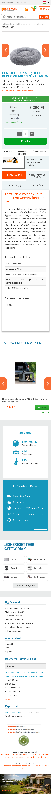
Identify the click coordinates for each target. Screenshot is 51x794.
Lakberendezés (23, 24)
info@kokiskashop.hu (15, 716)
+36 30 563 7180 (12, 712)
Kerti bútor (19, 757)
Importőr (8, 151)
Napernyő (8, 757)
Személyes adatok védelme (17, 627)
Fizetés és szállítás (23, 152)
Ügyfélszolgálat (40, 151)
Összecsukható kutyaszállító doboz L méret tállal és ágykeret (25, 400)
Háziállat (37, 24)
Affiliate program (13, 631)
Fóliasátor (26, 755)
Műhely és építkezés (10, 755)
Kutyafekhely (8, 27)
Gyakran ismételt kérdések (17, 608)
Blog (7, 648)
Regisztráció (21, 3)
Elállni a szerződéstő (14, 612)
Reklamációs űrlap (13, 616)
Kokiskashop (8, 24)
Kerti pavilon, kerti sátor (36, 757)
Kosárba (25, 141)
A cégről (9, 644)
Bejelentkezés (7, 3)
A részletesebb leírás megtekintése (18, 91)
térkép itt (8, 699)
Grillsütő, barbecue (41, 755)
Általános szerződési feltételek (19, 623)
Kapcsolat (9, 652)
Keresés (44, 17)
